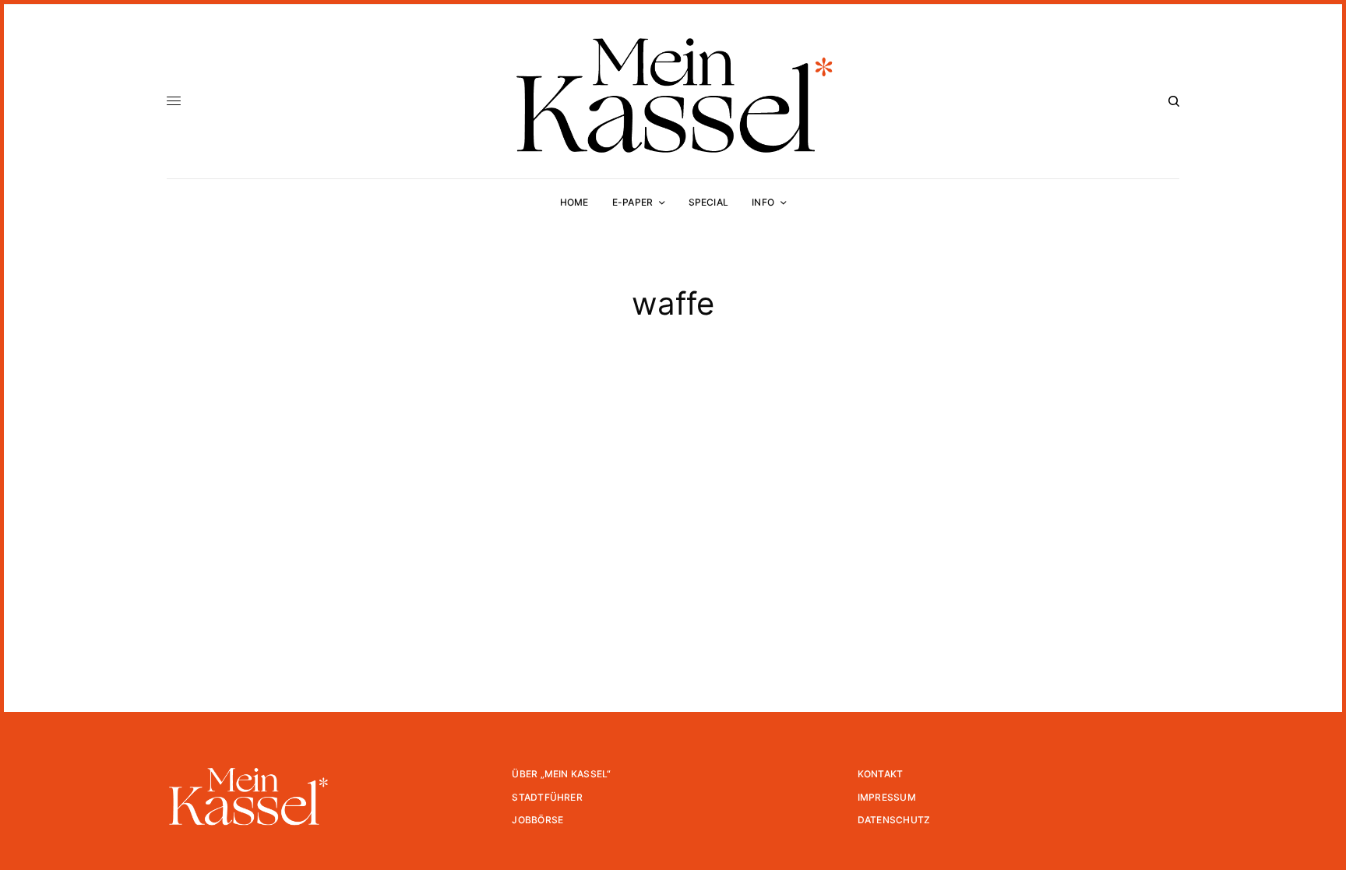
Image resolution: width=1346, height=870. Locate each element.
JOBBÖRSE (537, 820)
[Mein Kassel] (672, 95)
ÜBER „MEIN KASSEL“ (561, 774)
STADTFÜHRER (547, 797)
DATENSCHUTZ (894, 820)
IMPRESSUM (887, 797)
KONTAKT (881, 774)
